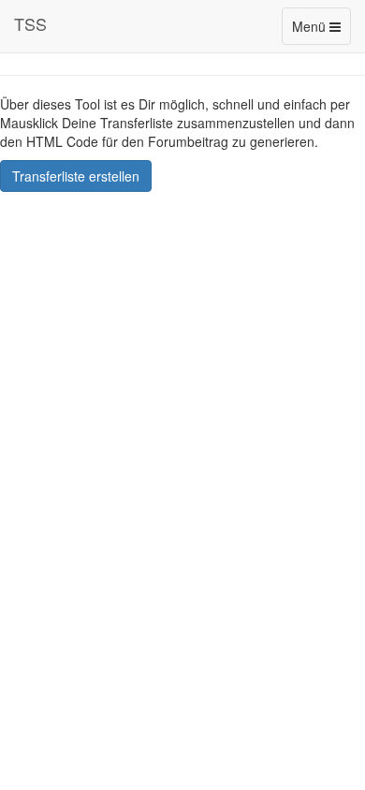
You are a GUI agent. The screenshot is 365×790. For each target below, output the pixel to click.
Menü (321, 30)
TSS (30, 23)
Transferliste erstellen (75, 176)
